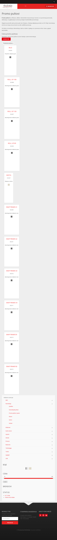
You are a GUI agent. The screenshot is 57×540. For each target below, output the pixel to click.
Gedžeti (11, 406)
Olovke (7, 438)
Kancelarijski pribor (14, 409)
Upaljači (8, 455)
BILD (10, 47)
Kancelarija (8, 403)
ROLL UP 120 (11, 111)
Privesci (8, 441)
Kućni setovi (9, 431)
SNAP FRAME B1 (11, 334)
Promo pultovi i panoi (14, 413)
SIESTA (8, 175)
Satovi (10, 420)
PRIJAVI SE (10, 522)
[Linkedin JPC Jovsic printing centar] (46, 515)
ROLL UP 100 (11, 79)
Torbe (7, 451)
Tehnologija (9, 448)
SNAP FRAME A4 (11, 302)
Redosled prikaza (8, 43)
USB (7, 458)
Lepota (7, 434)
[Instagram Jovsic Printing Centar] (43, 515)
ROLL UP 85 (12, 143)
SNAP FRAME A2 (11, 239)
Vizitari (10, 423)
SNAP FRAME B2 (11, 366)
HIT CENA (7, 495)
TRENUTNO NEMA (9, 497)
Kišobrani (8, 427)
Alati (7, 400)
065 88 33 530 (6, 39)
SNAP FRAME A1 (11, 207)
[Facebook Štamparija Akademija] (40, 515)
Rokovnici (8, 444)
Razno (10, 416)
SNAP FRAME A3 (11, 271)
